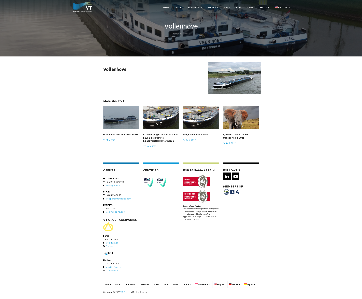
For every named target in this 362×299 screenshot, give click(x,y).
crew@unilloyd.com (114, 267)
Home (175, 34)
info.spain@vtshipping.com (118, 198)
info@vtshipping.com (115, 212)
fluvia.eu (110, 246)
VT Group (124, 292)
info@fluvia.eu (111, 243)
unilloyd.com (112, 270)
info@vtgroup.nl (112, 185)
